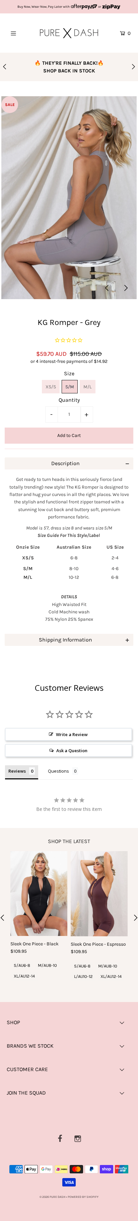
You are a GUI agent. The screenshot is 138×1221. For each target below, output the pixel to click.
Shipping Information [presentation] (65, 639)
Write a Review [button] (72, 734)
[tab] (69, 463)
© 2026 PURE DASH (53, 1197)
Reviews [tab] (17, 771)
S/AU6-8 (22, 965)
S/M (69, 387)
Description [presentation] (65, 463)
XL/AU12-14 (24, 976)
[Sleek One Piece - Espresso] (99, 894)
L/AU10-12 (83, 976)
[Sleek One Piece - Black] (38, 893)
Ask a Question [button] (71, 750)
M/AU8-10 (47, 965)
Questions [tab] (58, 771)
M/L (87, 387)
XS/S (51, 387)
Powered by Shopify (83, 1197)
